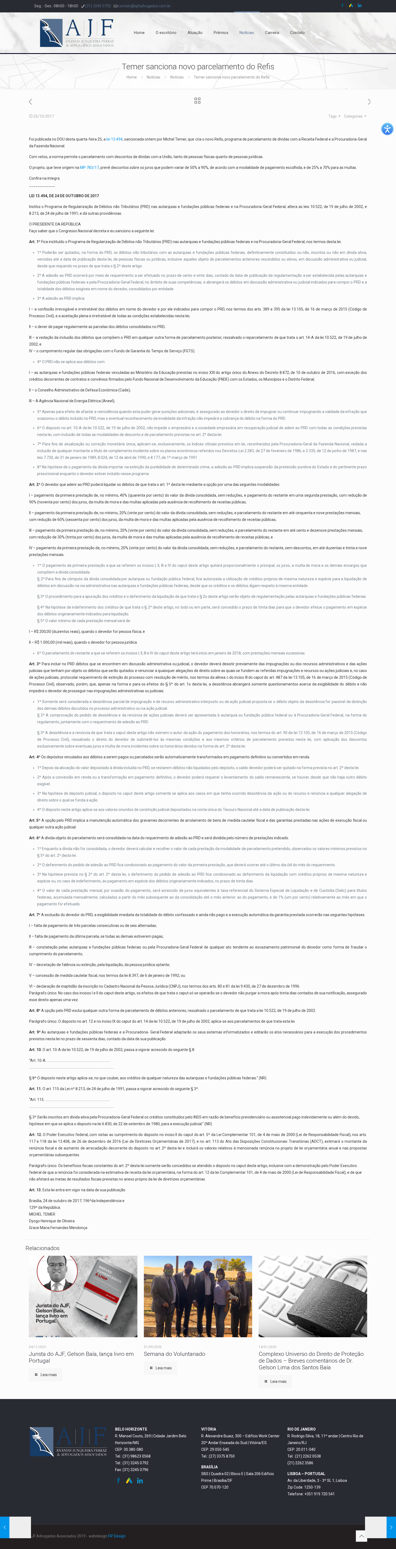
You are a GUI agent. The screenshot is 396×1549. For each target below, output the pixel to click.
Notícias (153, 77)
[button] (387, 128)
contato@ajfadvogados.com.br (144, 6)
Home (132, 77)
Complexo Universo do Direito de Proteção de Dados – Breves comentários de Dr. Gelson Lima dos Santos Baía (311, 1361)
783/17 (92, 167)
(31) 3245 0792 (98, 6)
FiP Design (117, 1536)
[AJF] (77, 32)
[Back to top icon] (361, 1536)
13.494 (117, 139)
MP (83, 167)
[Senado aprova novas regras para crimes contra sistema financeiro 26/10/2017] (380, 1527)
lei (108, 139)
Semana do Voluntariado (174, 1354)
